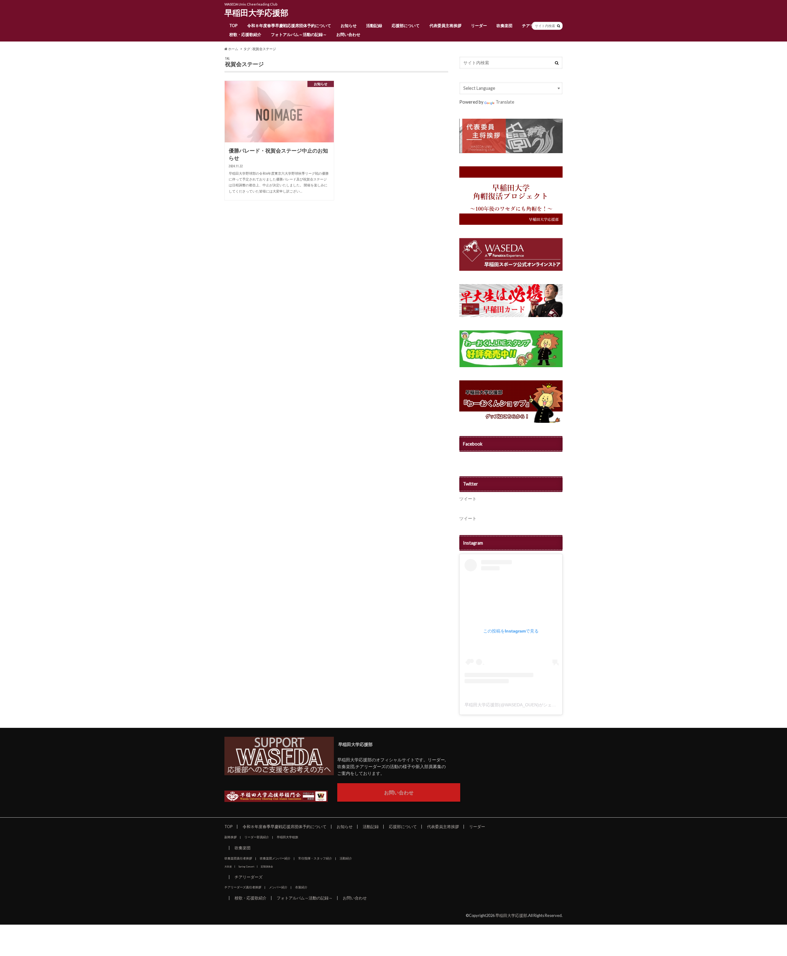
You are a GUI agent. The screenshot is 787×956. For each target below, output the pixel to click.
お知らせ (349, 25)
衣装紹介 (301, 887)
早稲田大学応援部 (256, 13)
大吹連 (228, 866)
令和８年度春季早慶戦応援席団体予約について (289, 25)
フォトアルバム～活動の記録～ (299, 34)
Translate (505, 102)
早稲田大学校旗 (287, 837)
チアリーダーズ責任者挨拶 (242, 887)
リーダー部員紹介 (256, 837)
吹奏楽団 (504, 25)
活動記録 (374, 25)
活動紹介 (346, 858)
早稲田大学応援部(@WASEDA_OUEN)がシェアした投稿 (519, 704)
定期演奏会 (267, 866)
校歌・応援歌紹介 (245, 34)
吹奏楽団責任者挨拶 (238, 858)
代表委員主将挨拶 (445, 25)
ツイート (468, 498)
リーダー (479, 25)
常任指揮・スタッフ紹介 (315, 858)
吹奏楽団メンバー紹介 (275, 858)
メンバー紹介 (278, 887)
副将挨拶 (230, 837)
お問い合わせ (348, 34)
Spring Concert (246, 866)
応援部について (406, 25)
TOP (233, 25)
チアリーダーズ (249, 877)
